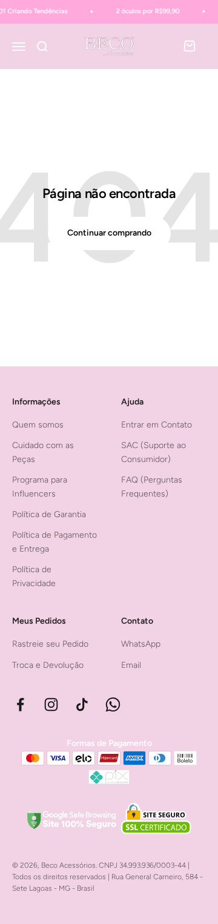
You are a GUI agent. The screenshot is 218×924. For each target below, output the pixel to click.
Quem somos (38, 425)
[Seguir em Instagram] (51, 704)
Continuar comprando (109, 233)
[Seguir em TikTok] (82, 704)
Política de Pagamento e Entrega (54, 541)
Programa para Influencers (39, 486)
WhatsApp (140, 644)
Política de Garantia (49, 514)
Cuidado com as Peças (43, 452)
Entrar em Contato (156, 425)
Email (131, 665)
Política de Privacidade (34, 576)
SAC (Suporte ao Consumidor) (153, 452)
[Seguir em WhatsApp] (113, 704)
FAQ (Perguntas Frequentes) (151, 486)
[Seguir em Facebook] (20, 704)
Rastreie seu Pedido (50, 644)
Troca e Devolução (48, 665)
